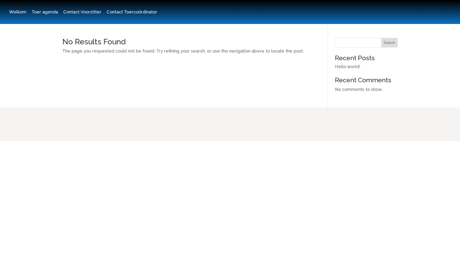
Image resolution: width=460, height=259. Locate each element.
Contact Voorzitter (82, 12)
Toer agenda (45, 12)
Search (389, 43)
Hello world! (347, 66)
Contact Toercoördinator (132, 12)
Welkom (17, 12)
